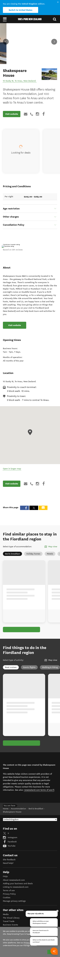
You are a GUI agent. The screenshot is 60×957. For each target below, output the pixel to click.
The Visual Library (11, 918)
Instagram (12, 837)
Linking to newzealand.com (15, 887)
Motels (50, 554)
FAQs (5, 876)
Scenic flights (29, 667)
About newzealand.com (14, 880)
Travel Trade (8, 921)
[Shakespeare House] (49, 74)
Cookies (6, 897)
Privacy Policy (9, 894)
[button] (5, 19)
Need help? (8, 863)
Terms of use (9, 890)
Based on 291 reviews (13, 249)
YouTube (11, 846)
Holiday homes (33, 554)
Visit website (11, 114)
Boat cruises (11, 667)
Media (6, 914)
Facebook (12, 841)
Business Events (10, 925)
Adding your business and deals (18, 883)
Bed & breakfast (12, 554)
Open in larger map (12, 468)
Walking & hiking (50, 667)
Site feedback (9, 859)
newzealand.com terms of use (39, 790)
